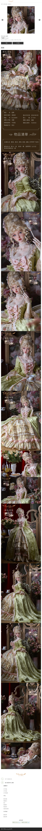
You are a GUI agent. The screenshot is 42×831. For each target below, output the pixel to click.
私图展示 (5, 804)
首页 (2, 4)
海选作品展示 (6, 808)
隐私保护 (5, 814)
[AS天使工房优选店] (16, 823)
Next (39, 20)
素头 (4, 802)
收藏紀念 (9, 4)
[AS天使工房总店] (25, 823)
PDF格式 (18, 43)
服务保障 (5, 816)
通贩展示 (5, 800)
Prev (2, 20)
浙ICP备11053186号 (6, 829)
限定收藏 (5, 4)
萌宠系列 (5, 806)
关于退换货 (6, 792)
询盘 (6, 43)
